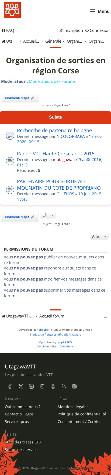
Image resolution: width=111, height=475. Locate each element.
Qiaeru (76, 334)
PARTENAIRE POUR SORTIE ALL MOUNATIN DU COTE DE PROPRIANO (59, 184)
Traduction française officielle (49, 334)
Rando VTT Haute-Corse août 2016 (55, 153)
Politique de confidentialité (82, 414)
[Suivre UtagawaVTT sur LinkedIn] (31, 386)
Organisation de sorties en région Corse (55, 65)
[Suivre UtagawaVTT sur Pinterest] (53, 386)
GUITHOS (65, 193)
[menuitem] (7, 30)
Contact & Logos (19, 414)
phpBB (43, 330)
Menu (104, 11)
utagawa (64, 159)
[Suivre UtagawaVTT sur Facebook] (10, 386)
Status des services (22, 449)
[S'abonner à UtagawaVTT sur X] (20, 386)
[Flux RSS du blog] (74, 386)
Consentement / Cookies (79, 421)
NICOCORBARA (71, 136)
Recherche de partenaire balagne (54, 130)
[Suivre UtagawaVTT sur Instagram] (42, 386)
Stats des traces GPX (23, 442)
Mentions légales (73, 406)
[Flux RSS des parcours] (63, 386)
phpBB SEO (65, 342)
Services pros (17, 421)
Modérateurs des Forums (52, 81)
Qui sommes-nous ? (22, 406)
